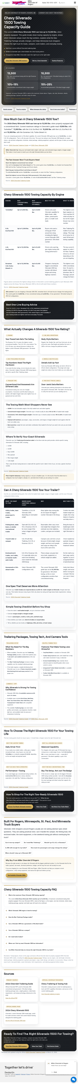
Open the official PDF (11, 998)
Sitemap (23, 1074)
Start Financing (35, 875)
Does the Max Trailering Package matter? (21, 917)
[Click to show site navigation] (75, 3)
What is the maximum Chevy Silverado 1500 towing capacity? (27, 895)
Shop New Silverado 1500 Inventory (16, 60)
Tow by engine (21, 109)
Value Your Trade (41, 806)
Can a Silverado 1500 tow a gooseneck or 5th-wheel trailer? (26, 923)
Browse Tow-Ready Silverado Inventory (19, 806)
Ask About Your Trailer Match (60, 806)
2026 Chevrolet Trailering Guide (20, 98)
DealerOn (17, 1074)
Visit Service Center (53, 1046)
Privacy (28, 1074)
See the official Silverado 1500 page (15, 1020)
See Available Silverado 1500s (16, 875)
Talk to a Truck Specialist (39, 60)
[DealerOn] (9, 1072)
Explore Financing (57, 60)
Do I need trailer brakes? (16, 936)
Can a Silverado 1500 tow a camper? (19, 930)
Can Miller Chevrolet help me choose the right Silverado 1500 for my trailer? (31, 950)
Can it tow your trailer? (57, 109)
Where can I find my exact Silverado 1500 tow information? (26, 943)
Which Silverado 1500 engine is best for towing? (23, 910)
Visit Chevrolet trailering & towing (50, 994)
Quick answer (7, 109)
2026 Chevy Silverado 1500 (39, 145)
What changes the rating (38, 109)
